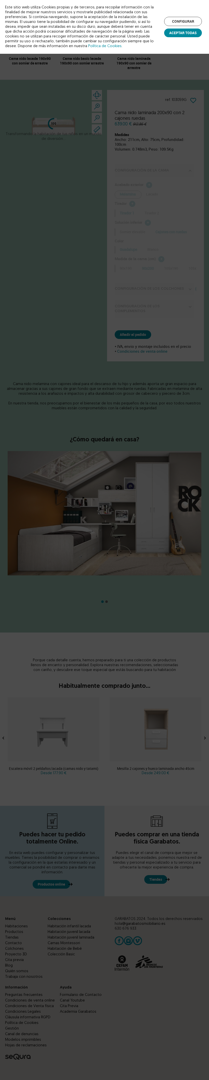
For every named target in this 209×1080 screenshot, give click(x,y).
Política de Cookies (105, 46)
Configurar (183, 21)
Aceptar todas (183, 32)
